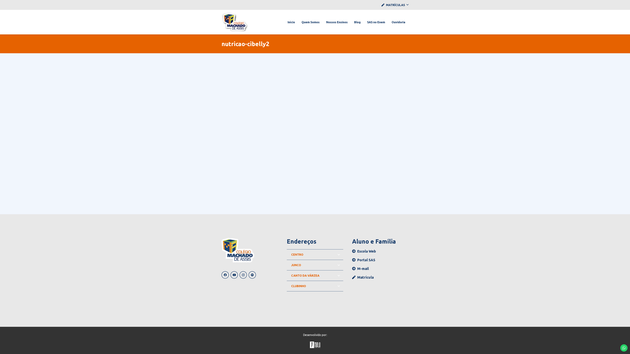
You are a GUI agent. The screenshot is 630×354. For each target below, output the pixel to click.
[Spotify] (252, 275)
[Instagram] (243, 275)
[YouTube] (234, 275)
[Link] (234, 22)
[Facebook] (225, 275)
